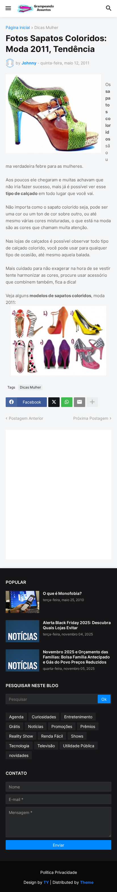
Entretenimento (78, 716)
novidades (18, 755)
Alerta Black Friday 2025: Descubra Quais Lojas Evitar (77, 625)
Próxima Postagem (90, 418)
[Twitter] (54, 402)
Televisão (46, 745)
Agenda (16, 716)
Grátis (14, 726)
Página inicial (18, 28)
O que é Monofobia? (62, 593)
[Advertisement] (58, 493)
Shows (77, 736)
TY (46, 882)
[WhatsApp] (66, 402)
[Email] (79, 402)
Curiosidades (44, 716)
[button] (8, 8)
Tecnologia (19, 745)
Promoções (61, 726)
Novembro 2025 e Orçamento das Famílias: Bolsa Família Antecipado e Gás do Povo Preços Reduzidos (76, 656)
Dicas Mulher (46, 28)
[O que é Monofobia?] (22, 602)
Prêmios (87, 726)
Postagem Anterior (26, 418)
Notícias (35, 726)
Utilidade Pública (78, 745)
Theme (86, 882)
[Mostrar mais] (92, 402)
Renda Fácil (52, 736)
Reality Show (21, 736)
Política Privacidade (58, 872)
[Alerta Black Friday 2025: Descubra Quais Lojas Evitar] (22, 631)
